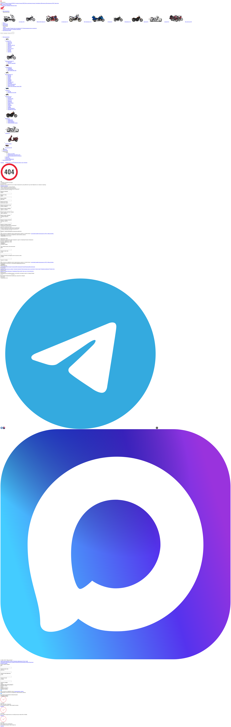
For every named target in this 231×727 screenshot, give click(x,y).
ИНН (1, 195)
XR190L (9, 76)
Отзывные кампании (16, 29)
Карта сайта (19, 271)
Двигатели (56, 3)
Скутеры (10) (8, 40)
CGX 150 (9, 99)
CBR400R (10, 68)
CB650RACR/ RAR (12, 109)
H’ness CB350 (10, 103)
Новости (2, 271)
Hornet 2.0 (10, 100)
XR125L (9, 75)
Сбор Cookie (25, 661)
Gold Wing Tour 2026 (12, 92)
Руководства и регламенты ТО (16, 28)
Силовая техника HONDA (9, 3)
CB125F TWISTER (11, 63)
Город (1, 192)
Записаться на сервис (9, 268)
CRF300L (10, 79)
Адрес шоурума (3, 213)
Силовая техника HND (20, 3)
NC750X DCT (10, 82)
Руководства (52, 268)
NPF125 (9, 44)
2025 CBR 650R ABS (12, 70)
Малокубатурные (7, 266)
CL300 (9, 106)
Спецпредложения (17, 268)
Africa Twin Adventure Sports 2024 (14, 86)
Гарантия (5, 29)
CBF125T (10, 62)
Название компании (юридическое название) (9, 189)
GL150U (9, 97)
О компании (14, 271)
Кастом (30, 266)
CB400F (9, 107)
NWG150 (9, 46)
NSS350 (9, 50)
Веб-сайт (2, 199)
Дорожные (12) (8, 96)
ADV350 (9, 51)
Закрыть (2, 706)
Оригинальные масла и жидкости (30, 28)
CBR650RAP (10, 69)
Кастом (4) (7, 118)
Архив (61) (7, 133)
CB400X (9, 80)
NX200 (9, 77)
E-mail (1, 253)
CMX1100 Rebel (11, 121)
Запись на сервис (6, 28)
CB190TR (10, 101)
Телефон (2, 257)
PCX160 (9, 49)
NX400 (9, 78)
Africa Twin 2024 (11, 85)
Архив (33, 266)
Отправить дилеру (4, 695)
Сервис (4, 27)
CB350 (9, 104)
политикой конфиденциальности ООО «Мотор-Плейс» (42, 233)
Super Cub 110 (10, 48)
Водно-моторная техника (30, 3)
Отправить (3, 243)
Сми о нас (24, 271)
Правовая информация (18, 661)
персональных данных (19, 691)
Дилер (1, 686)
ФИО (1, 248)
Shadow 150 (10, 119)
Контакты (10, 271)
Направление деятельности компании (8, 225)
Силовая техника (14, 662)
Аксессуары (5, 23)
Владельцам (5, 25)
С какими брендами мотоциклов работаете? (9, 228)
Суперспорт (13, 266)
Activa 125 (10, 43)
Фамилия (2, 670)
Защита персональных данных (6, 661)
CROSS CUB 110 (11, 45)
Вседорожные (19, 266)
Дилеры (6, 271)
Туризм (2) (7, 90)
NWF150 (9, 47)
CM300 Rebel (10, 120)
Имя (1, 666)
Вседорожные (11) (9, 74)
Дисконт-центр (8, 143)
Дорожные (27, 266)
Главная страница (4, 185)
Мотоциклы (43, 3)
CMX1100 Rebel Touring (13, 122)
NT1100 (9, 91)
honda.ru (2, 3)
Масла (4, 22)
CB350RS (10, 105)
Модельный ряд (6, 11)
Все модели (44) (8, 147)
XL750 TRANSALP (12, 84)
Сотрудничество (30, 271)
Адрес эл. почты (4, 209)
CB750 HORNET (11, 108)
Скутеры (2, 266)
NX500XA (10, 83)
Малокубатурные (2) (9, 61)
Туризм (23, 266)
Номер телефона (4, 206)
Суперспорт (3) (8, 67)
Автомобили (38, 3)
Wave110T (10, 42)
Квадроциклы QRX (50, 3)
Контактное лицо (4, 202)
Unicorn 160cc (10, 98)
